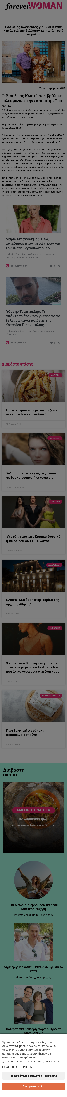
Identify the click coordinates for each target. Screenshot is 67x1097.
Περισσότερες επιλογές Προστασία (33, 1075)
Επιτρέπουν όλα (33, 1086)
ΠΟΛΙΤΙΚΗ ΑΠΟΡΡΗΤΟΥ (17, 1067)
